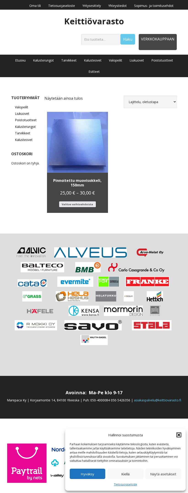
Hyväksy (87, 474)
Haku (127, 39)
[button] (179, 435)
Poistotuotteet (26, 120)
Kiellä (125, 474)
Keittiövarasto (94, 21)
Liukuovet (22, 113)
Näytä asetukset (163, 474)
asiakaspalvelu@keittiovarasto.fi (157, 400)
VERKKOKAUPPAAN (157, 39)
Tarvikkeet (22, 133)
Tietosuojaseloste (125, 484)
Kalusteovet (24, 140)
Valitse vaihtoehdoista (77, 204)
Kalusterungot (25, 126)
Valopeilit (21, 107)
